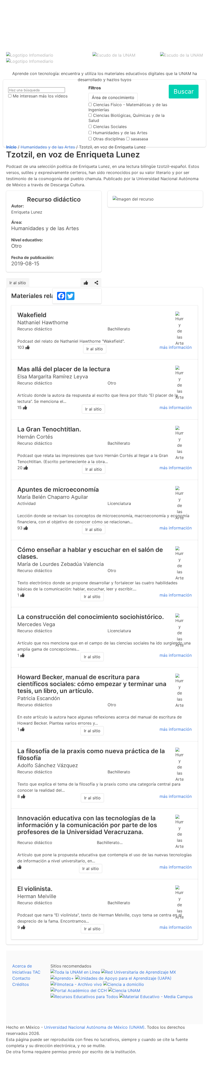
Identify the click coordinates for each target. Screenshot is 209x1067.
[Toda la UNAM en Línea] (75, 972)
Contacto (21, 978)
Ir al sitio (17, 282)
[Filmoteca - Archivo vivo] (76, 984)
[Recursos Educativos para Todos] (84, 996)
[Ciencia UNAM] (124, 990)
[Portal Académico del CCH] (78, 990)
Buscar (184, 91)
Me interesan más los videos (40, 95)
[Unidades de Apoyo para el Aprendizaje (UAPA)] (123, 978)
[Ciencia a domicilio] (123, 984)
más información (176, 347)
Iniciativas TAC (26, 972)
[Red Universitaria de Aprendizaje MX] (138, 972)
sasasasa (139, 138)
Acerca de (22, 966)
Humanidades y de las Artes (120, 132)
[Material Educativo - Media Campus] (156, 996)
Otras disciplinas (109, 138)
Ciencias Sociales (110, 126)
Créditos (20, 984)
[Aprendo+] (62, 978)
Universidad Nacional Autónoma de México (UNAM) (94, 1027)
